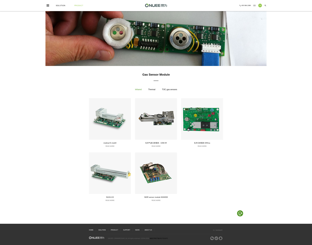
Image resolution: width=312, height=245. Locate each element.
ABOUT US (148, 230)
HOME (91, 230)
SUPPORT (126, 230)
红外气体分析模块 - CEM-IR (156, 143)
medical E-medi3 (109, 143)
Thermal (151, 89)
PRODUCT (114, 230)
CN (260, 5)
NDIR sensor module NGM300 (156, 197)
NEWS (137, 230)
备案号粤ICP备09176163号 (159, 238)
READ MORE (110, 146)
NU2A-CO (110, 197)
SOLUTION (102, 230)
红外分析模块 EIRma (202, 143)
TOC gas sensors (169, 89)
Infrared (138, 89)
